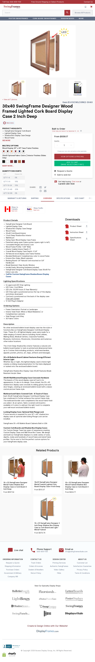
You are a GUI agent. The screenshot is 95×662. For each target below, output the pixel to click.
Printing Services (59, 563)
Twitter (81, 648)
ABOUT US (82, 559)
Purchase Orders (12, 570)
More (81, 18)
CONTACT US (35, 559)
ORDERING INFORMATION (13, 559)
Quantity (56, 141)
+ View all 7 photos (9, 99)
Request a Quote (12, 563)
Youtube (91, 652)
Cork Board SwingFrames (44, 18)
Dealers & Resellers (35, 570)
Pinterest (86, 648)
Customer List (82, 563)
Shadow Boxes (67, 18)
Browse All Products (82, 13)
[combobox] (36, 12)
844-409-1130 (15, 2)
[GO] (67, 12)
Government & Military (12, 573)
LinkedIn (91, 648)
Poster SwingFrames (18, 18)
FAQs (59, 573)
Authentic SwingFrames (59, 566)
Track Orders (36, 563)
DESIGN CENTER (59, 559)
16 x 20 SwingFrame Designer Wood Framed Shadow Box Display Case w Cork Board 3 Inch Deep (77, 486)
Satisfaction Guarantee (82, 566)
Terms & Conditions (82, 573)
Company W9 (13, 577)
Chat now (75, 181)
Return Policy (36, 573)
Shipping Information (13, 566)
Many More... (8, 166)
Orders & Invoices (36, 566)
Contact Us (88, 2)
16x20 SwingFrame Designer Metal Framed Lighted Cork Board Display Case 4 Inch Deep (47, 484)
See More (6, 140)
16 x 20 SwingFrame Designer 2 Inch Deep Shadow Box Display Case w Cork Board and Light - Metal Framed (47, 526)
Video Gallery (59, 570)
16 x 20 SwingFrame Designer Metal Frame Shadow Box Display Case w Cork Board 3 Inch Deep (15, 486)
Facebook (76, 648)
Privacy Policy (82, 570)
